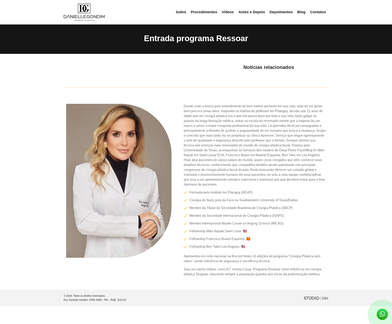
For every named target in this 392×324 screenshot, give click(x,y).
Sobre (181, 12)
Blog (301, 12)
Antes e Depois (251, 12)
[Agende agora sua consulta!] (382, 314)
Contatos (318, 12)
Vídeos (228, 12)
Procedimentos (204, 12)
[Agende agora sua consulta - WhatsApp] (382, 315)
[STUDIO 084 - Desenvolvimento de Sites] (316, 297)
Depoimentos (281, 12)
